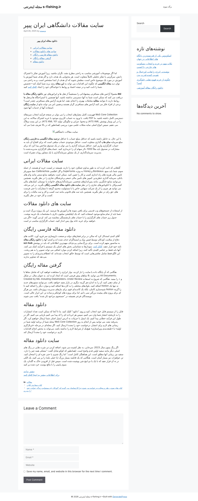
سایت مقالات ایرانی (42, 47)
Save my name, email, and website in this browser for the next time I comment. (69, 471)
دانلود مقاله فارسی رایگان (45, 54)
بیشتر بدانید (29, 371)
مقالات (29, 382)
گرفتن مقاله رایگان (42, 58)
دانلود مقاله (38, 61)
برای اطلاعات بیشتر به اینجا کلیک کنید (42, 375)
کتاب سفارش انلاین (34, 385)
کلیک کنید (32, 87)
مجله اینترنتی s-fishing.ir (42, 7)
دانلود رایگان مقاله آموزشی (150, 87)
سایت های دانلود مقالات (44, 51)
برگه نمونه (167, 6)
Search (140, 23)
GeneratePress (120, 496)
